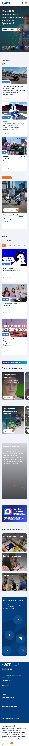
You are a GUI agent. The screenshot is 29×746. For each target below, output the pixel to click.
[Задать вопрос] (4, 588)
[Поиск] (22, 3)
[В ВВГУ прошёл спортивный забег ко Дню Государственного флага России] (14, 154)
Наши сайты (5, 721)
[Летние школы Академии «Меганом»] (14, 301)
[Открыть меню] (26, 3)
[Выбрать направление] (4, 568)
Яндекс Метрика (13, 730)
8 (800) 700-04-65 (7, 683)
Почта (3, 709)
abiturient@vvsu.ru (7, 686)
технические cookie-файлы (10, 728)
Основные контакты (8, 697)
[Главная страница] (6, 664)
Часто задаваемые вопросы (10, 718)
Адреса (4, 694)
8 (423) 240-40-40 (7, 680)
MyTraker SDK (6, 732)
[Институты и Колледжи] (4, 548)
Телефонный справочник (9, 706)
